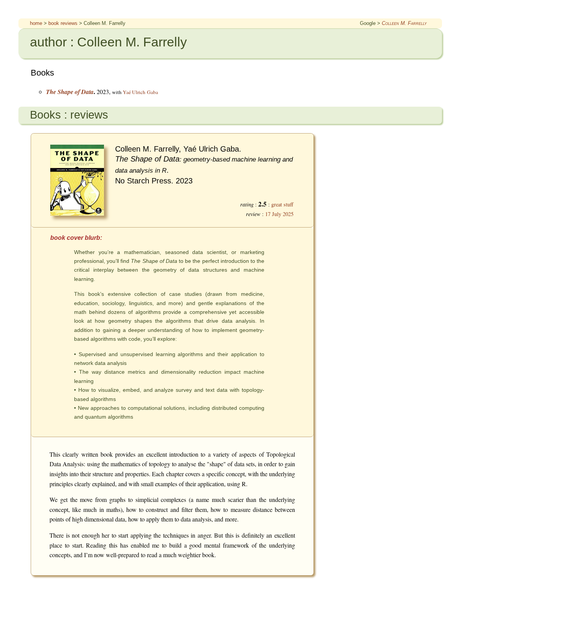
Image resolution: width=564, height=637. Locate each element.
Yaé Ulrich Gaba (140, 92)
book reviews (63, 23)
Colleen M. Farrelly (404, 23)
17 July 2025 (279, 214)
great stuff (282, 204)
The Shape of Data (70, 91)
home (36, 23)
